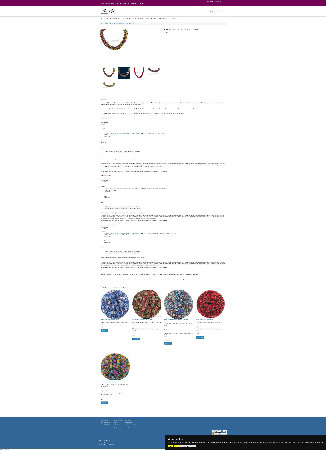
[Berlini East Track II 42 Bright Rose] (210, 304)
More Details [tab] (103, 99)
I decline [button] (177, 446)
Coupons (173, 18)
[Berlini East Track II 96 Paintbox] (115, 366)
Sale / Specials (127, 18)
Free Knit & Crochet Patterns (131, 424)
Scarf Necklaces (163, 18)
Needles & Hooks (138, 18)
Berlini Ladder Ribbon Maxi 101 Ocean (110, 319)
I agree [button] (171, 446)
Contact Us (103, 427)
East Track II (137, 133)
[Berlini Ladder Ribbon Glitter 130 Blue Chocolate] (179, 304)
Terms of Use (117, 424)
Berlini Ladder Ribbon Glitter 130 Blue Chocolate (176, 319)
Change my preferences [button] (188, 446)
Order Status (103, 425)
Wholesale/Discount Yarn (113, 18)
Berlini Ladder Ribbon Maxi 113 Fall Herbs (142, 319)
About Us (116, 422)
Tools (147, 18)
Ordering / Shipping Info (105, 422)
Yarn (102, 18)
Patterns (153, 18)
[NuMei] (108, 10)
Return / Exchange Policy (106, 424)
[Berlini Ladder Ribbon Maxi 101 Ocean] (115, 304)
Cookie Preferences (4, 449)
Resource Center (128, 422)
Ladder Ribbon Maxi (128, 133)
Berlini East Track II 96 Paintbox (108, 382)
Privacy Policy (117, 425)
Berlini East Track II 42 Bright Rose (204, 319)
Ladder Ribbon (109, 133)
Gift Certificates (218, 1)
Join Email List (127, 427)
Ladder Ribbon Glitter (118, 133)
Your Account (209, 1)
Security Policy (117, 427)
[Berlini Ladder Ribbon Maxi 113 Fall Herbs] (147, 304)
